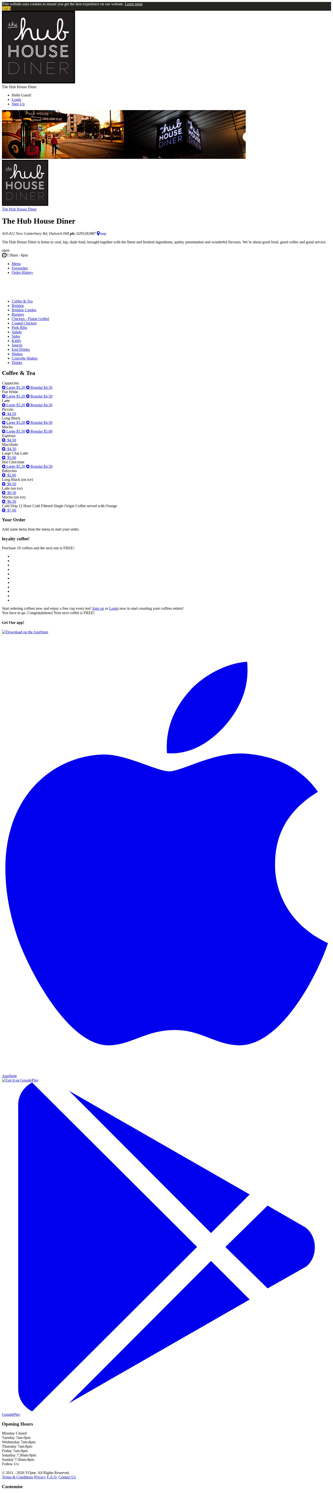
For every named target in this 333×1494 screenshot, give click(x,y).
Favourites (20, 268)
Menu (16, 264)
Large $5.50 (15, 431)
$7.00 (10, 510)
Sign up (98, 608)
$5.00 (10, 458)
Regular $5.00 (40, 431)
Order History (22, 272)
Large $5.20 (15, 387)
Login (16, 99)
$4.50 (10, 414)
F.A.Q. (52, 1477)
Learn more (134, 4)
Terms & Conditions (17, 1477)
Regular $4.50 (40, 387)
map (103, 233)
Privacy (40, 1477)
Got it (6, 8)
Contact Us (67, 1477)
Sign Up (18, 104)
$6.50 (10, 484)
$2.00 (10, 475)
